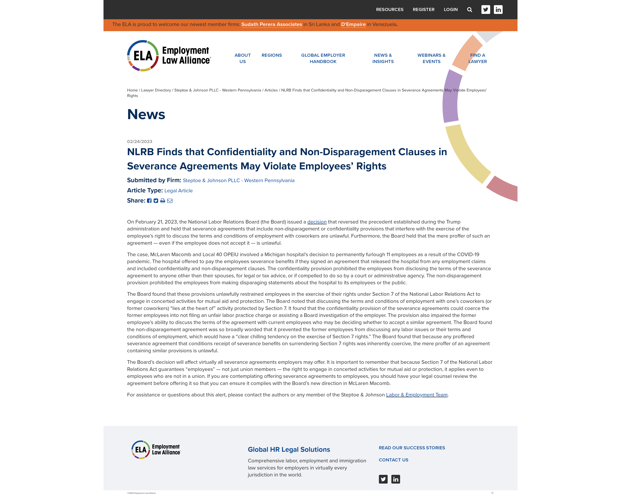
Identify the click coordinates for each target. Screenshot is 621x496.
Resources (390, 9)
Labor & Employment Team (417, 395)
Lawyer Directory (156, 90)
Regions (272, 55)
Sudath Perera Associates (271, 24)
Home (132, 90)
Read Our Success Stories (412, 448)
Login (451, 9)
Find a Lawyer (477, 58)
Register (424, 9)
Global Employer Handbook (323, 58)
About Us (243, 58)
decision (317, 222)
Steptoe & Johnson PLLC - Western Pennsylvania (217, 90)
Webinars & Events (432, 58)
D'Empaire (353, 24)
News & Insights (383, 58)
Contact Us (393, 460)
